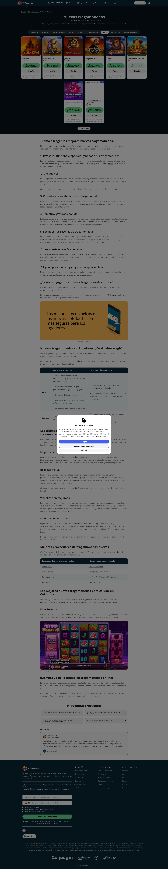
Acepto (84, 442)
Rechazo (84, 451)
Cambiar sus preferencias (84, 446)
